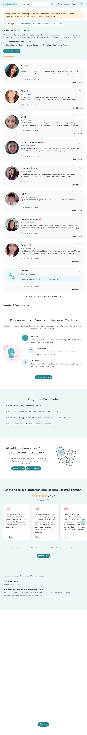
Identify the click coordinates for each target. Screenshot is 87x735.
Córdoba (42, 593)
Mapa (44, 724)
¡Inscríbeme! (43, 556)
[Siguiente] (83, 522)
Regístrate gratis (12, 51)
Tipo (10, 24)
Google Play (34, 468)
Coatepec (24, 595)
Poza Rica (34, 593)
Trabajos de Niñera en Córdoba (32, 576)
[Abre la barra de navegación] (82, 4)
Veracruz (7, 593)
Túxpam (67, 593)
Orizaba (50, 593)
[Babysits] (10, 4)
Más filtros (58, 24)
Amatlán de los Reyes (12, 584)
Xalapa (14, 593)
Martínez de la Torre (11, 595)
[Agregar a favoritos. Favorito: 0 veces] (79, 91)
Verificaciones (41, 24)
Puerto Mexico (23, 593)
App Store (19, 468)
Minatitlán (58, 593)
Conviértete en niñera (67, 4)
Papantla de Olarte (36, 595)
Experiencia (24, 24)
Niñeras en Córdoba (11, 576)
